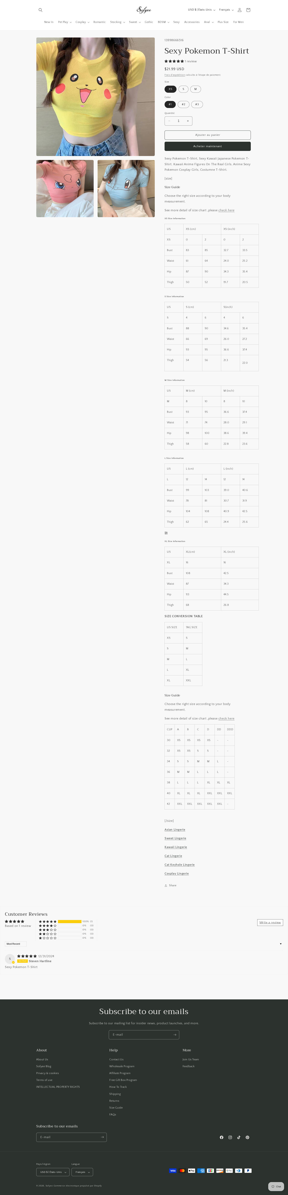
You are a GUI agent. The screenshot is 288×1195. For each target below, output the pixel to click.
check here (226, 210)
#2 (183, 104)
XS (170, 89)
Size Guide (116, 1107)
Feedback (189, 1066)
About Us (42, 1059)
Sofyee (49, 1186)
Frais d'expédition (175, 75)
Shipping (115, 1093)
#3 (197, 104)
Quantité (170, 113)
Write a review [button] (270, 922)
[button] (40, 10)
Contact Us (116, 1059)
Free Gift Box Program (123, 1080)
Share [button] (173, 885)
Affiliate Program (119, 1073)
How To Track (118, 1087)
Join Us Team (191, 1059)
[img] (27, 956)
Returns (114, 1100)
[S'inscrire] (174, 1034)
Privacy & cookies (47, 1073)
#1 (170, 104)
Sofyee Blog (43, 1066)
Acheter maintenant (207, 146)
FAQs (112, 1114)
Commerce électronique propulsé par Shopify (78, 1186)
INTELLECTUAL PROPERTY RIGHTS (58, 1087)
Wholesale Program (121, 1066)
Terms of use (44, 1080)
